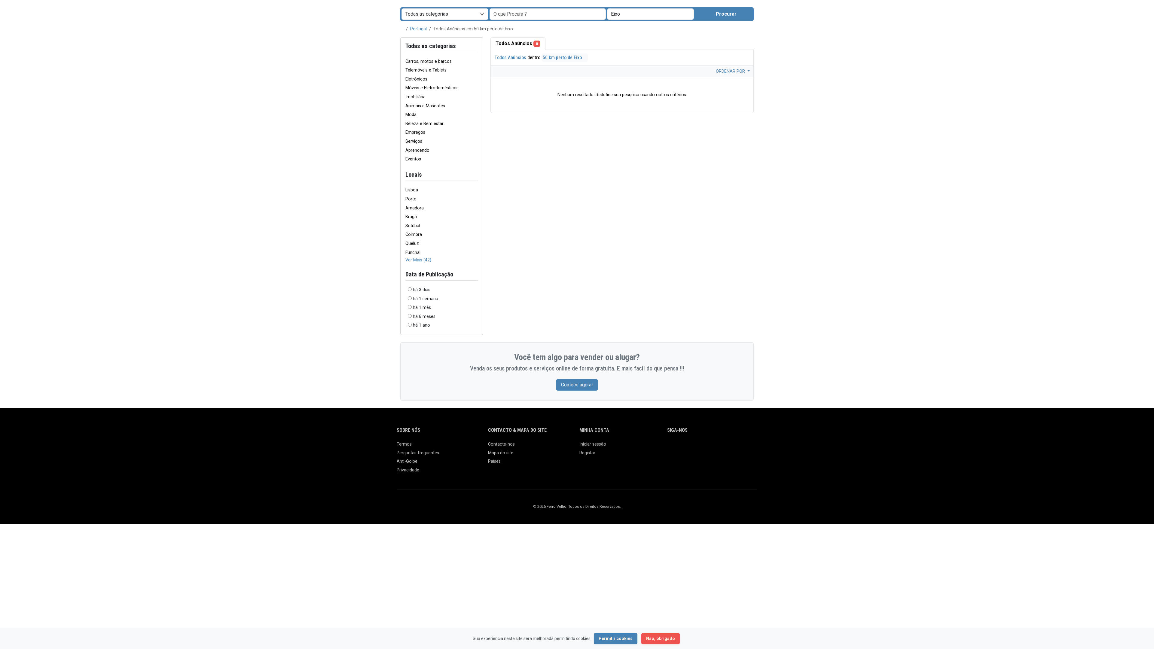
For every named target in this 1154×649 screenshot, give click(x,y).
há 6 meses (424, 316)
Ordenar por (731, 71)
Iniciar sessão (592, 444)
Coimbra (413, 234)
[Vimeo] (732, 446)
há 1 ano (421, 325)
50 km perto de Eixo (563, 57)
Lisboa (411, 190)
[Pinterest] (706, 446)
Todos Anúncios (517, 43)
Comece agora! (577, 385)
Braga (411, 216)
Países (494, 461)
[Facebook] (671, 446)
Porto (411, 199)
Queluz (412, 243)
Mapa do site (500, 453)
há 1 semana (425, 298)
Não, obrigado (660, 638)
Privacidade (408, 470)
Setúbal (412, 225)
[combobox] (650, 14)
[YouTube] (723, 446)
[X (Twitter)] (679, 446)
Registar (587, 453)
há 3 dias (421, 289)
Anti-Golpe (407, 461)
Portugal (418, 29)
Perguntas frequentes (418, 453)
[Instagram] (688, 446)
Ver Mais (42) (418, 260)
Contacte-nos (501, 444)
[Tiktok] (714, 446)
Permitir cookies (616, 638)
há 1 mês (422, 307)
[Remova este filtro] (475, 174)
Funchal (412, 252)
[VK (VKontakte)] (740, 446)
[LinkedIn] (697, 446)
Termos (404, 444)
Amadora (414, 208)
